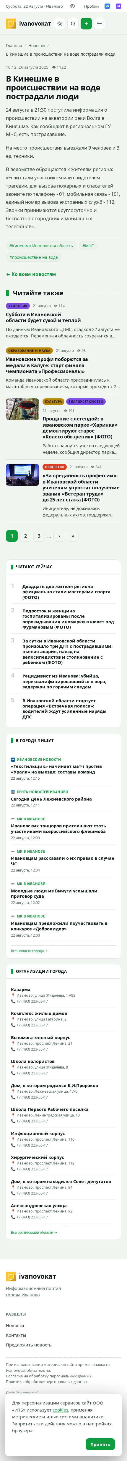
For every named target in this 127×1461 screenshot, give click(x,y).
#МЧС (88, 246)
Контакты (16, 1335)
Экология (17, 306)
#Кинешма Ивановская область (41, 246)
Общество (54, 467)
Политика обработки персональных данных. (47, 1381)
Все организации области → (34, 1232)
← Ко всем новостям (31, 274)
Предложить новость (29, 1345)
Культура (53, 402)
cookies (60, 1410)
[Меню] (99, 23)
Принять (100, 1444)
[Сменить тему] (59, 23)
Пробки (91, 6)
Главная (14, 45)
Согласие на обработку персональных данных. (49, 1376)
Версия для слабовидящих (73, 6)
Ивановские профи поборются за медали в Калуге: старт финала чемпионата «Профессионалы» (47, 365)
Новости (36, 45)
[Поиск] (73, 23)
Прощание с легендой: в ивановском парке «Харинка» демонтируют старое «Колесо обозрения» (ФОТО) (80, 427)
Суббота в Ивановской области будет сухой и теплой (43, 317)
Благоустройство (86, 402)
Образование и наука (29, 351)
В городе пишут (35, 740)
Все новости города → (29, 951)
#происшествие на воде (33, 257)
